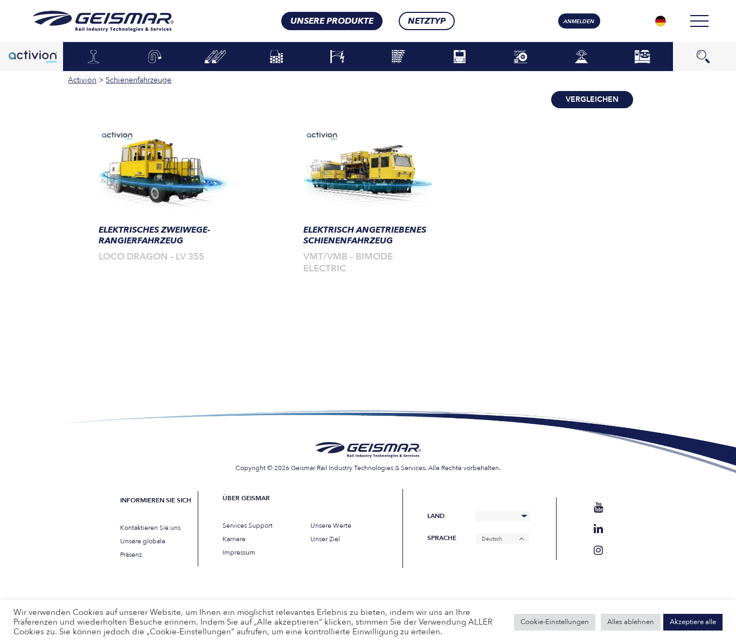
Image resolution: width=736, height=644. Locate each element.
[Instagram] (598, 550)
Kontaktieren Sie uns (150, 527)
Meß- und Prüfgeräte (581, 56)
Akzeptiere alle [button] (693, 622)
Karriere (234, 539)
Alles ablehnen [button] (630, 622)
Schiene (93, 57)
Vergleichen (592, 99)
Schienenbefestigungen (154, 57)
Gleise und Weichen (399, 56)
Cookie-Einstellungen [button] (554, 622)
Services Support (248, 525)
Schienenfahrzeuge (459, 57)
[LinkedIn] (598, 529)
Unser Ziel (325, 539)
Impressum (239, 552)
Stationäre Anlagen (642, 56)
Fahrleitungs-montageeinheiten (337, 56)
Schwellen (215, 57)
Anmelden (579, 21)
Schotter (276, 57)
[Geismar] (89, 21)
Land (436, 516)
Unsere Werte (330, 525)
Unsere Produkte (331, 21)
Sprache (441, 538)
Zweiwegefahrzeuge (520, 57)
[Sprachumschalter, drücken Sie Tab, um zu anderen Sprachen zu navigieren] (660, 21)
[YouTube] (598, 507)
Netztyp (427, 21)
